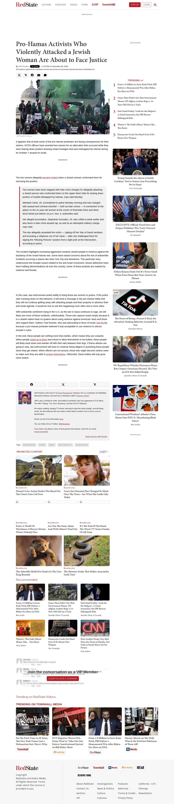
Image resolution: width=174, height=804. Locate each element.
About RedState (85, 783)
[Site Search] (155, 4)
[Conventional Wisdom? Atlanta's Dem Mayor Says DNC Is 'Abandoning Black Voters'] (135, 397)
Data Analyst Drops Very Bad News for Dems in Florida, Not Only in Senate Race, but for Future (95, 643)
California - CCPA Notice (148, 783)
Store (84, 4)
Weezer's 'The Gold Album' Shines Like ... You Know (29, 640)
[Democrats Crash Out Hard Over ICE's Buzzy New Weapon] (62, 628)
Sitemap (143, 788)
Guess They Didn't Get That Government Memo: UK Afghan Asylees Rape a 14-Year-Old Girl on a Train (61, 607)
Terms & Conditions (127, 793)
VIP (78, 797)
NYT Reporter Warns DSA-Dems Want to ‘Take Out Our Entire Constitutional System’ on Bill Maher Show (67, 742)
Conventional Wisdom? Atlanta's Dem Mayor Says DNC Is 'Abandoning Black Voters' (135, 417)
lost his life (102, 323)
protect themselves (55, 354)
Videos (73, 4)
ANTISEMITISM (29, 445)
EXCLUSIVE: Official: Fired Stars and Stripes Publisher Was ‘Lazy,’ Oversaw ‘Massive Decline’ (135, 228)
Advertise (123, 788)
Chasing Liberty (82, 396)
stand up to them (38, 339)
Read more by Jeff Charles (96, 436)
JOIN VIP (135, 4)
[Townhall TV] (108, 4)
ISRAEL (52, 445)
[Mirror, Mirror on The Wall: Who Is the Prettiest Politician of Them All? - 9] (141, 721)
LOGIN (146, 4)
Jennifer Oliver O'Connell (58, 615)
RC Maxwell (135, 235)
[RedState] (27, 4)
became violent (50, 177)
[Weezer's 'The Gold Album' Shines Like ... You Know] (30, 628)
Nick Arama (85, 651)
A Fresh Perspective (64, 393)
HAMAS (42, 445)
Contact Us (82, 788)
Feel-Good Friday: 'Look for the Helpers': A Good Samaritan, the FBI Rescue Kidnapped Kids (94, 607)
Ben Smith (20, 615)
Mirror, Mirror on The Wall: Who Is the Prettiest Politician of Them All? (141, 741)
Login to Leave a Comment (62, 678)
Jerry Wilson (21, 646)
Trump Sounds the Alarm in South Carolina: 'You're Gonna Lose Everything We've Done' (135, 181)
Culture (101, 793)
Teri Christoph (54, 649)
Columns (102, 797)
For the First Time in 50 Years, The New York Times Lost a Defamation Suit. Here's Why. (32, 741)
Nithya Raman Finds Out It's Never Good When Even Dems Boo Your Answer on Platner (135, 275)
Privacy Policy (125, 797)
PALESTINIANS (82, 445)
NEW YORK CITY (65, 445)
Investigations (105, 783)
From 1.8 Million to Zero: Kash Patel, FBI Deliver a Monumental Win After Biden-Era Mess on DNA (28, 607)
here (61, 419)
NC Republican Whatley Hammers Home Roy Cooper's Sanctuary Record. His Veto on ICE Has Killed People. (135, 368)
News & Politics (105, 788)
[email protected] (41, 432)
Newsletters (145, 793)
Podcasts (60, 4)
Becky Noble (135, 282)
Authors (46, 4)
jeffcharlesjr (65, 424)
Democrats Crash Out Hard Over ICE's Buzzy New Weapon (61, 641)
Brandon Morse (135, 329)
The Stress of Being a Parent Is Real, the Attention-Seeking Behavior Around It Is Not (135, 322)
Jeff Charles (23, 66)
